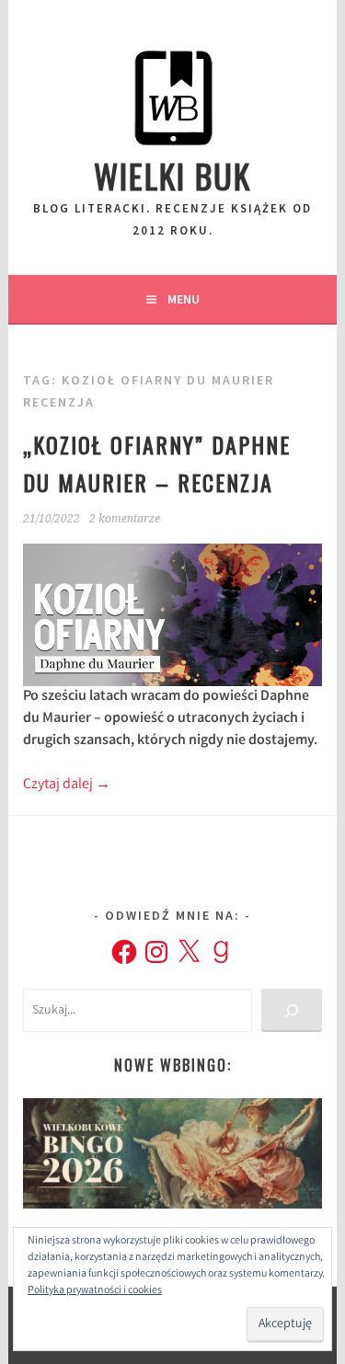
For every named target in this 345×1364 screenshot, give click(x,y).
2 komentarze (124, 518)
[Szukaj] (291, 1010)
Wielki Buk (172, 175)
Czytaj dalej (66, 785)
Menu (183, 299)
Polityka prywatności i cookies (95, 1291)
